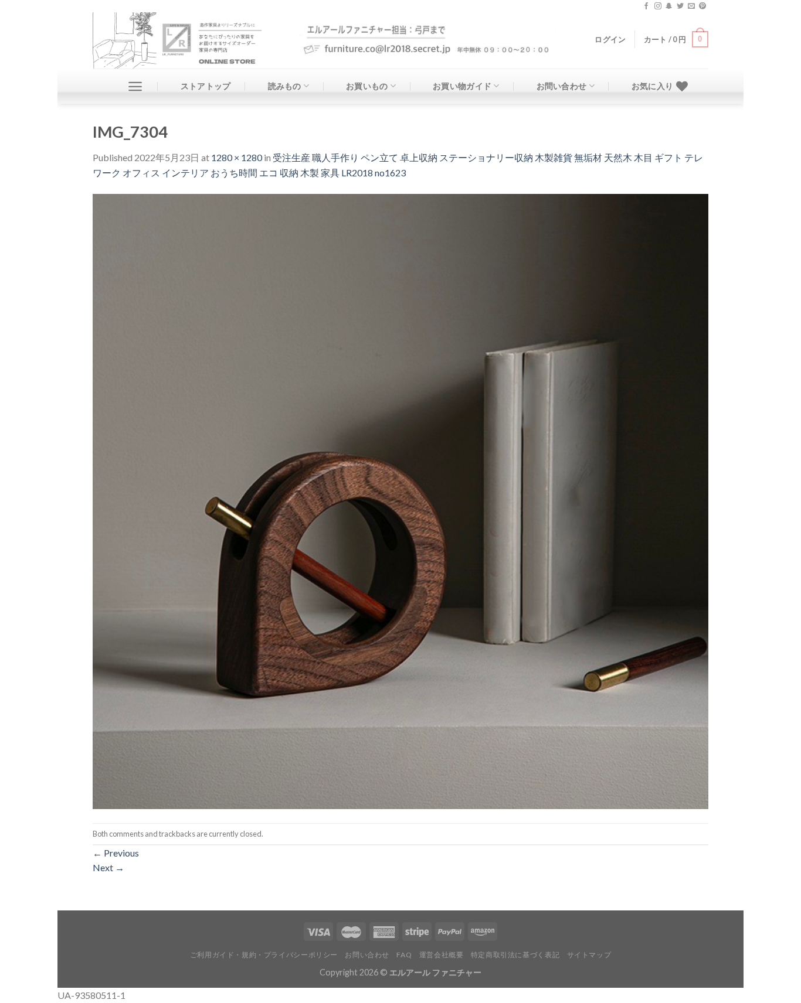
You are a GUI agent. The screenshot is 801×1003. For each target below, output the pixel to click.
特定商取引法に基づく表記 (515, 954)
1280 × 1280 (236, 157)
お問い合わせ (562, 86)
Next (108, 867)
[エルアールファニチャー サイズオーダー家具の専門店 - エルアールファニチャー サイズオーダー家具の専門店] (187, 40)
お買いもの (367, 86)
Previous (116, 852)
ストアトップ (206, 86)
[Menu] (135, 86)
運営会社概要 (441, 954)
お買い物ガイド (462, 86)
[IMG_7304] (400, 500)
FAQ (404, 954)
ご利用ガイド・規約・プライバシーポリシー (264, 954)
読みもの (284, 86)
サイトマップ (589, 954)
